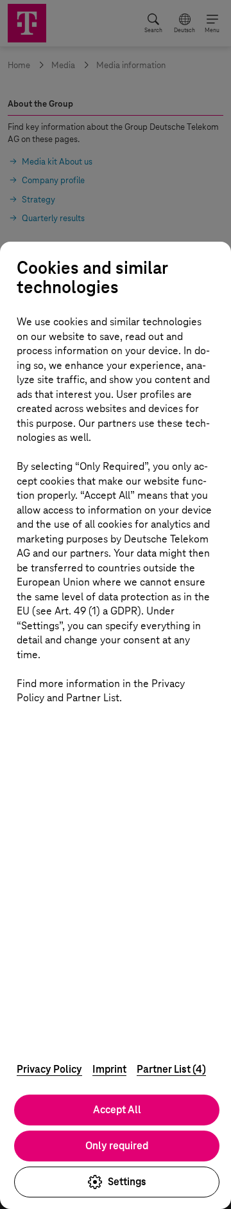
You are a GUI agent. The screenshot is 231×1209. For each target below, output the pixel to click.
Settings (127, 1181)
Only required (116, 1145)
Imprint (109, 1069)
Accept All (117, 1109)
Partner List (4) (171, 1069)
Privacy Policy (49, 1069)
